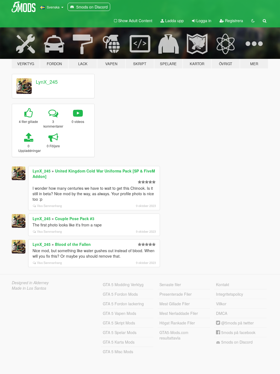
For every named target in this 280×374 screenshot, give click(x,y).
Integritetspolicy (229, 294)
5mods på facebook (237, 332)
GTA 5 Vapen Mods (119, 313)
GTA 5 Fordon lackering (123, 303)
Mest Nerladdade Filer (178, 313)
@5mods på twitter (237, 323)
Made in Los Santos (29, 288)
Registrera (233, 20)
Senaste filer (170, 284)
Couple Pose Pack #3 (74, 218)
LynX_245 (47, 81)
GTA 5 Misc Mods (118, 351)
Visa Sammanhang (49, 205)
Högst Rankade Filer (177, 323)
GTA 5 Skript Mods (119, 323)
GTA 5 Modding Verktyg (123, 284)
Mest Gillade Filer (174, 303)
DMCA (221, 313)
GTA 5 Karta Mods (119, 342)
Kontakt (222, 284)
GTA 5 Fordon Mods (120, 294)
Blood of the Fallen (73, 244)
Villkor (221, 303)
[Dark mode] (253, 20)
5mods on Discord (236, 342)
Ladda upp (174, 20)
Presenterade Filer (175, 294)
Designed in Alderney (30, 282)
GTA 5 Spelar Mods (119, 332)
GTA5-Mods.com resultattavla (173, 335)
